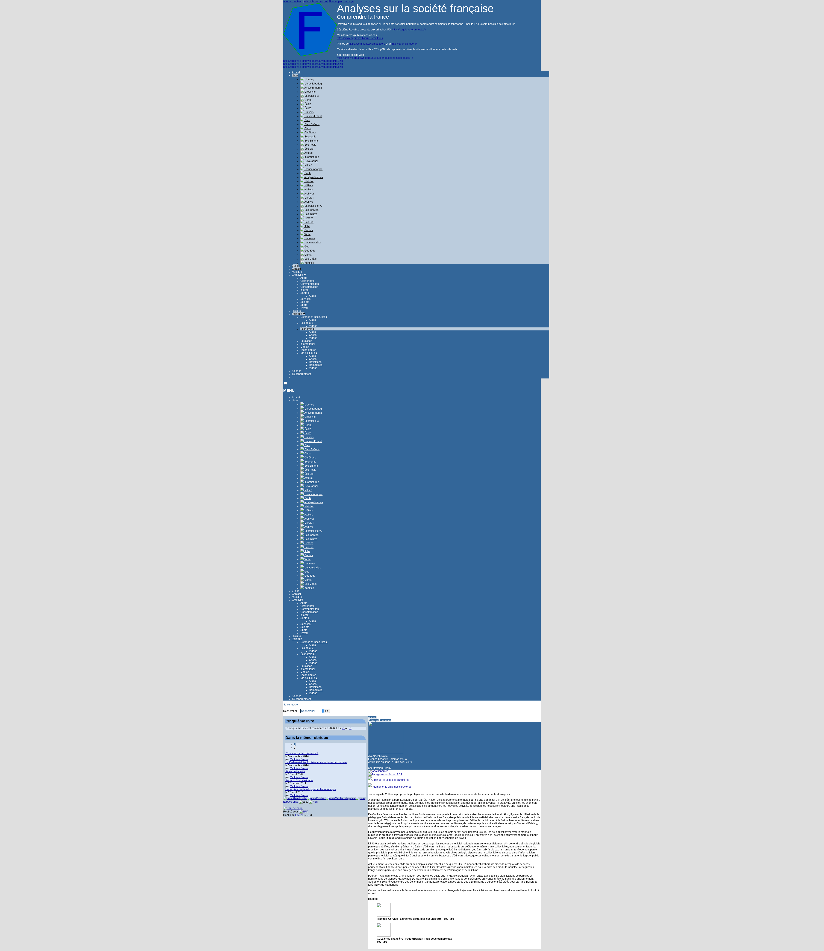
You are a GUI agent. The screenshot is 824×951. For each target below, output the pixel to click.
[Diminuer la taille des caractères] (388, 779)
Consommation (309, 286)
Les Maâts (310, 258)
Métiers (308, 185)
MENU (289, 390)
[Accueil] (310, 55)
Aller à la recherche (315, 1)
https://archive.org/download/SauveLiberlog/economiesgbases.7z (375, 57)
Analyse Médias (313, 177)
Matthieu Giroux (382, 768)
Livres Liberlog (313, 83)
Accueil (296, 72)
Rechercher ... (291, 711)
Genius (308, 230)
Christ (307, 128)
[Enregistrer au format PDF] (385, 774)
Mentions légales (345, 798)
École (307, 103)
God (306, 246)
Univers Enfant (313, 116)
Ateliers (308, 189)
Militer (308, 165)
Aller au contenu (292, 1)
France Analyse (313, 169)
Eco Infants (310, 214)
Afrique (308, 152)
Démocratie (316, 364)
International (307, 343)
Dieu (307, 120)
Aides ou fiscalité (295, 771)
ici (343, 728)
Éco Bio (309, 148)
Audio (303, 277)
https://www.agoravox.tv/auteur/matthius (360, 38)
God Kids (309, 250)
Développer (311, 161)
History (308, 218)
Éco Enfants (311, 140)
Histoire (309, 181)
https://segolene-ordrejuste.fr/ (409, 29)
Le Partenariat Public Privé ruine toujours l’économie (316, 762)
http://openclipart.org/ (404, 43)
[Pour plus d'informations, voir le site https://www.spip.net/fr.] (303, 811)
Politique (298, 313)
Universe (309, 238)
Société (304, 301)
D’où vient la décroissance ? (301, 753)
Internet (304, 289)
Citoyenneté (307, 280)
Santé (307, 173)
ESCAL (299, 815)
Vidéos (313, 325)
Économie (310, 136)
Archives (309, 193)
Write (307, 234)
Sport (303, 304)
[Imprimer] (378, 771)
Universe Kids (312, 242)
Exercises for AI (313, 205)
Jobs (307, 226)
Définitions (315, 361)
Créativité (310, 91)
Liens (295, 75)
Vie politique (309, 352)
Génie (308, 99)
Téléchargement (301, 373)
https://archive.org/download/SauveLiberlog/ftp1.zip (313, 60)
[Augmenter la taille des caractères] (389, 786)
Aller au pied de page (341, 1)
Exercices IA (311, 95)
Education (306, 340)
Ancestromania (313, 87)
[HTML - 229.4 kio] (384, 915)
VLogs (295, 265)
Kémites (309, 262)
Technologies (308, 349)
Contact (296, 268)
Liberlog (309, 79)
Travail (304, 307)
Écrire (307, 108)
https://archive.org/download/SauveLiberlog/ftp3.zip (313, 66)
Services (305, 298)
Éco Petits (310, 144)
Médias (304, 346)
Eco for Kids (311, 209)
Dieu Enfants (312, 124)
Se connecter (291, 704)
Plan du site (299, 798)
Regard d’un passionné (299, 780)
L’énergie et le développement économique (310, 789)
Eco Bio (309, 222)
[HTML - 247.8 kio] (384, 935)
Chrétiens (310, 132)
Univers (309, 112)
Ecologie (307, 322)
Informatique (311, 156)
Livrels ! (309, 197)
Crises (313, 334)
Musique (297, 271)
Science (296, 370)
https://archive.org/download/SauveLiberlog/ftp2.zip (313, 63)
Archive (308, 201)
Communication (309, 283)
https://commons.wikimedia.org (367, 43)
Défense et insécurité (314, 316)
